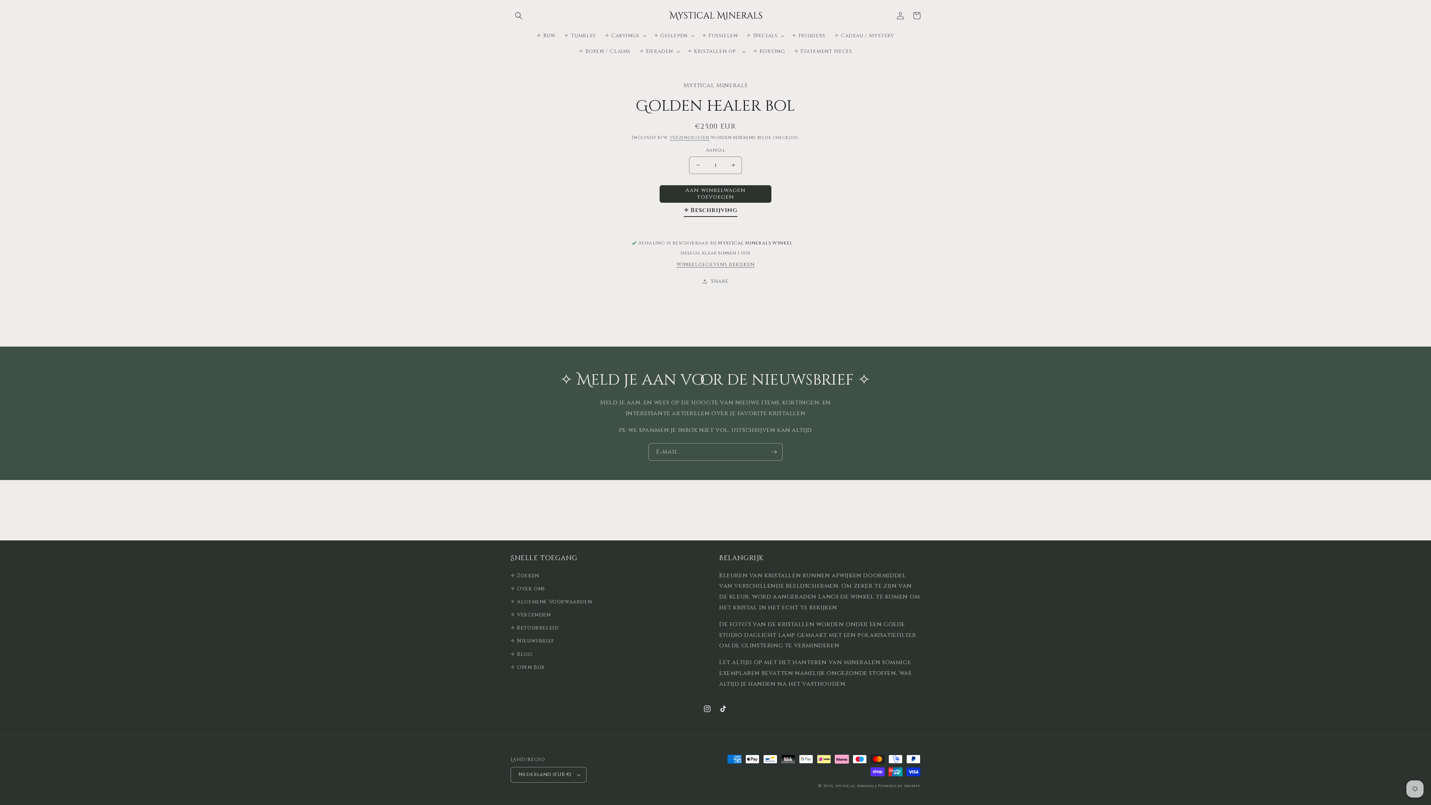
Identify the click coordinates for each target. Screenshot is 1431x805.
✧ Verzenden (531, 614)
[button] (519, 15)
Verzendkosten (690, 138)
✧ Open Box (528, 667)
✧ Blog (522, 654)
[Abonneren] (774, 452)
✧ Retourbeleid (535, 627)
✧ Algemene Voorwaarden (551, 601)
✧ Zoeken (525, 575)
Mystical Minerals (856, 786)
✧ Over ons (528, 588)
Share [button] (720, 281)
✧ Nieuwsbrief (532, 640)
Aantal (715, 150)
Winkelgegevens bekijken (715, 264)
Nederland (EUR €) (545, 774)
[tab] (710, 211)
